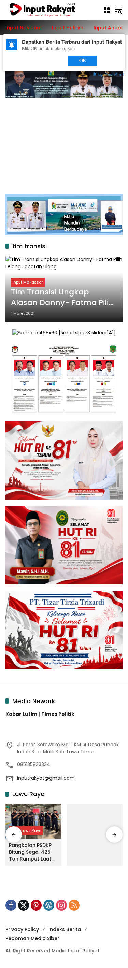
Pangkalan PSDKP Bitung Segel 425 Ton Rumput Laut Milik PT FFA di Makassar (30, 852)
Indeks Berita (64, 929)
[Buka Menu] (107, 10)
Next (49, 60)
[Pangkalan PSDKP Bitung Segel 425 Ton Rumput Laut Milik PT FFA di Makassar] (33, 821)
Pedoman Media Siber (32, 938)
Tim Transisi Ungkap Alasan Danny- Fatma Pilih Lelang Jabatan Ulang (62, 297)
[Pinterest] (36, 905)
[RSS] (74, 905)
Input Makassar (28, 282)
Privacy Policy (22, 929)
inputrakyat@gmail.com (46, 778)
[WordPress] (48, 905)
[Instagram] (61, 905)
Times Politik (57, 714)
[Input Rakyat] (50, 9)
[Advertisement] (64, 143)
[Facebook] (10, 905)
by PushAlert (111, 74)
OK (82, 60)
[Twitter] (23, 905)
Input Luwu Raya (26, 830)
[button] (118, 10)
